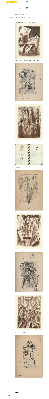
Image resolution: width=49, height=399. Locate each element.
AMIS (19, 2)
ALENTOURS (28, 1)
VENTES (27, 8)
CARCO (27, 17)
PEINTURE (27, 7)
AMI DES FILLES (28, 2)
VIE (19, 9)
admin (17, 17)
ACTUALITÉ (20, 1)
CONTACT (27, 9)
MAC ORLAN (27, 6)
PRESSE (20, 8)
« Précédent (10, 17)
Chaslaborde (9, 395)
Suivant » (13, 17)
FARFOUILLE (20, 6)
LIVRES (19, 7)
